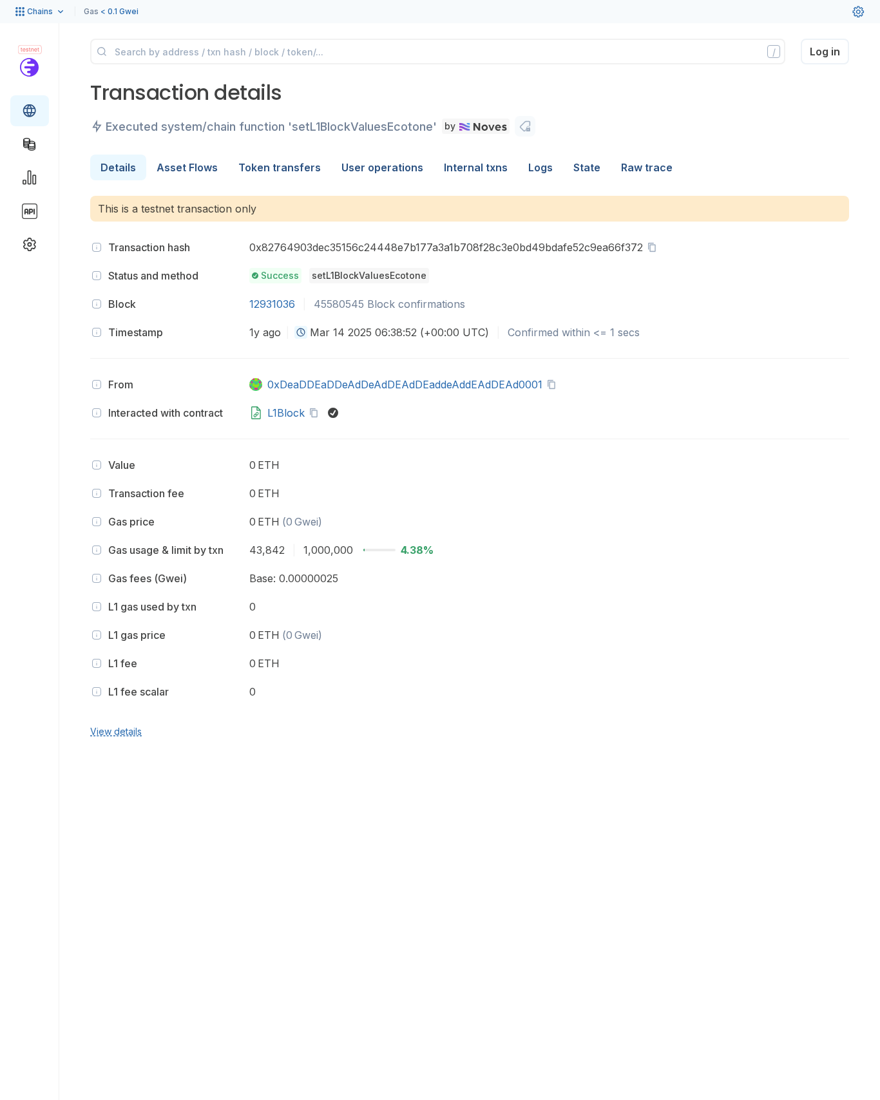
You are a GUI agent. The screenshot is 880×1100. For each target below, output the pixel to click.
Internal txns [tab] (476, 167)
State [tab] (586, 167)
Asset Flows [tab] (187, 167)
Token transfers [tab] (279, 167)
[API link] (29, 211)
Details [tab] (118, 167)
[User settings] (858, 11)
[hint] (96, 247)
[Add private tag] (525, 126)
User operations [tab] (382, 167)
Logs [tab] (540, 167)
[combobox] (300, 332)
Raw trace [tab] (647, 167)
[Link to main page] (29, 67)
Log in (825, 51)
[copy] (654, 247)
